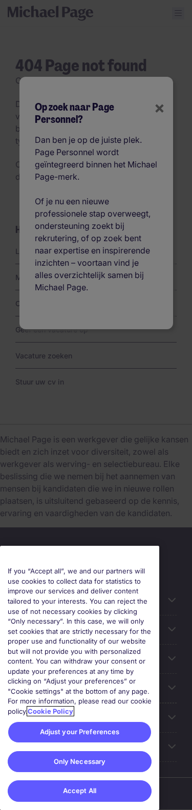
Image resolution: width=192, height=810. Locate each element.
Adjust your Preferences (80, 732)
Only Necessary (80, 761)
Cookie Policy (50, 711)
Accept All (79, 790)
